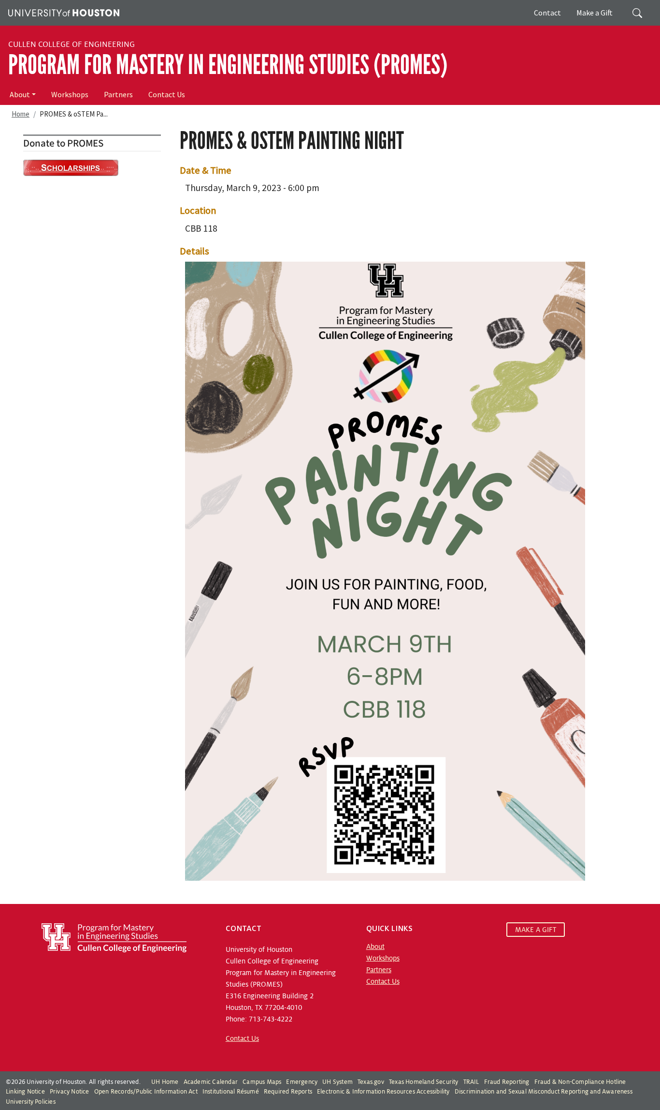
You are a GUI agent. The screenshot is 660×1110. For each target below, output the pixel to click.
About (20, 94)
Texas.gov (371, 1082)
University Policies (31, 1101)
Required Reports (288, 1091)
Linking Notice (25, 1091)
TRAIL (471, 1082)
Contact (547, 12)
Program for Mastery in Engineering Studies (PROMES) (227, 64)
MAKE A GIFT (535, 929)
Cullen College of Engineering (71, 44)
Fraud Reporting (507, 1082)
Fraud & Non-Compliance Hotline (580, 1082)
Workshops (69, 94)
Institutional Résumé (230, 1091)
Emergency (301, 1082)
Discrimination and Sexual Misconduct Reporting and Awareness (543, 1091)
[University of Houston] (62, 11)
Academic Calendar (211, 1082)
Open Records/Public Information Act (146, 1091)
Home (20, 113)
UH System (337, 1082)
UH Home (164, 1082)
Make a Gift (594, 12)
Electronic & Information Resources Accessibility (383, 1091)
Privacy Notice (69, 1091)
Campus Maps (262, 1082)
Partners (118, 94)
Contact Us (166, 94)
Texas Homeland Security (424, 1082)
